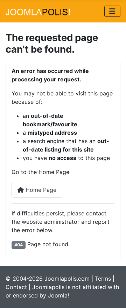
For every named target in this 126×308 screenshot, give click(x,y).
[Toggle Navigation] (112, 11)
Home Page (40, 189)
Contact (16, 286)
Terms (103, 278)
